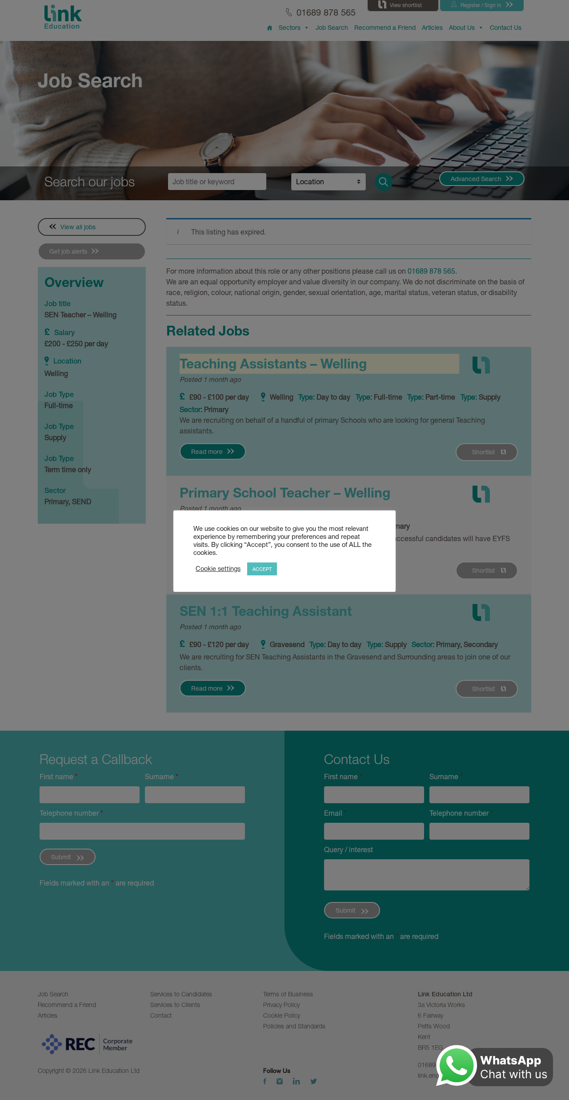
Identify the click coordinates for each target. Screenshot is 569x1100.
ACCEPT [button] (262, 569)
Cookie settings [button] (218, 568)
